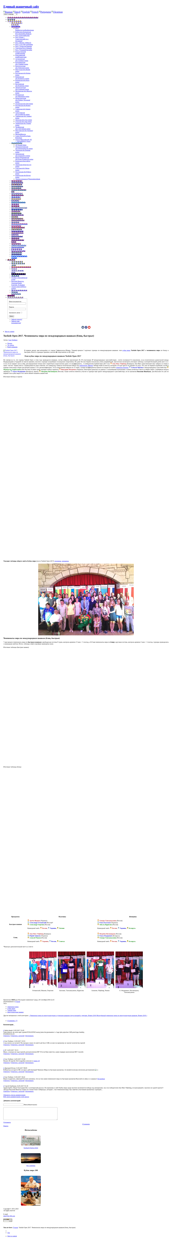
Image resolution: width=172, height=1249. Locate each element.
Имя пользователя (15, 301)
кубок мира (11, 1008)
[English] (25, 11)
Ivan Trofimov (13, 340)
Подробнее (101, 1079)
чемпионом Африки (86, 365)
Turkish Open (11, 1010)
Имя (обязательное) (30, 1104)
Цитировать (29, 1036)
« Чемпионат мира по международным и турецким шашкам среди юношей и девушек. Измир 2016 (63, 1015)
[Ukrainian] (57, 11)
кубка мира (126, 350)
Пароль (11, 307)
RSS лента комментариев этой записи (16, 1097)
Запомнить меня (14, 313)
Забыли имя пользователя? (16, 322)
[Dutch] (16, 11)
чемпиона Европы (122, 367)
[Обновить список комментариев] (14, 1024)
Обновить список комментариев (14, 1095)
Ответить (6, 1036)
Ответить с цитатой (17, 1036)
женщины (65, 561)
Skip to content (9, 331)
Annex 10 (36, 1061)
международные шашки (15, 1012)
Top (8, 1233)
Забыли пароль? (16, 319)
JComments (86, 1124)
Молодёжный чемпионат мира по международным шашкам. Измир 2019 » (122, 1015)
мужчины (58, 561)
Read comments (12, 347)
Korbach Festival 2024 (31, 1148)
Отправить (7, 1122)
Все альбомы (30, 1165)
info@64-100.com (9, 1216)
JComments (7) (12, 1021)
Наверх (5, 1126)
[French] (34, 11)
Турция (17, 1001)
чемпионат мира (13, 1007)
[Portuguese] (45, 11)
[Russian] (8, 11)
